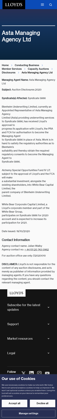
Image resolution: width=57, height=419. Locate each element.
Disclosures (9, 72)
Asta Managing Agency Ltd (37, 72)
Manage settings (28, 413)
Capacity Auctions (38, 68)
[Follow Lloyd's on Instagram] (39, 373)
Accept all (14, 403)
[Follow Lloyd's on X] (23, 373)
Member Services (12, 68)
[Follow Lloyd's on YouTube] (47, 373)
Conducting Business (27, 65)
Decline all (42, 403)
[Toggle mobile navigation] (42, 4)
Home (5, 65)
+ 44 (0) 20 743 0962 (36, 249)
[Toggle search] (51, 4)
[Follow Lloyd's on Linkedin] (31, 373)
